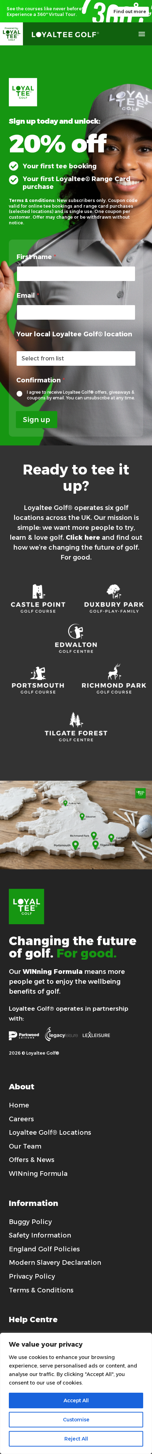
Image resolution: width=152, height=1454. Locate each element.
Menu (142, 34)
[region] (76, 1393)
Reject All (76, 1439)
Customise (76, 1419)
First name (36, 257)
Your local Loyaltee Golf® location (74, 338)
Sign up (36, 419)
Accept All (76, 1400)
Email (28, 295)
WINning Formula (53, 972)
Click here (83, 537)
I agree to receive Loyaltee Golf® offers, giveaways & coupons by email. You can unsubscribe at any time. (81, 394)
